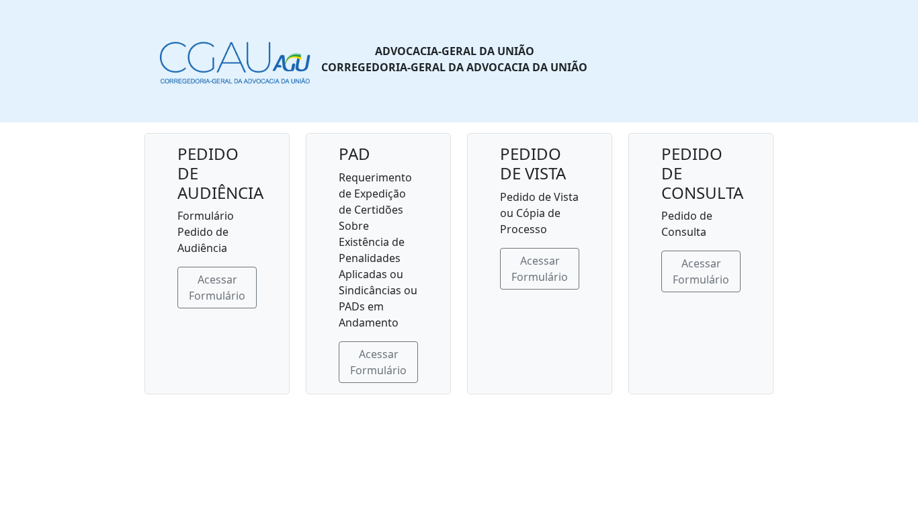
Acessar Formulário (217, 287)
